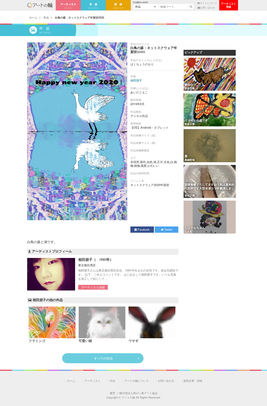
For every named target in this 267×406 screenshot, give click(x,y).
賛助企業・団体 (192, 381)
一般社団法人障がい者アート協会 (137, 393)
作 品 (93, 5)
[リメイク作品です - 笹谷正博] (210, 110)
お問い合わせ (207, 7)
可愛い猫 (85, 341)
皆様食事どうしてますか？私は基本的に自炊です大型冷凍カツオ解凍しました (209, 188)
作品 (46, 17)
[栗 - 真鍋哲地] (210, 146)
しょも (188, 231)
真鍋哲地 (190, 160)
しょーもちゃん (195, 228)
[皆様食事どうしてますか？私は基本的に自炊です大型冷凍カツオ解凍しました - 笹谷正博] (210, 182)
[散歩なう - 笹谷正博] (210, 74)
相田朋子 (136, 80)
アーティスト (68, 5)
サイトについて (208, 3)
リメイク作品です (196, 120)
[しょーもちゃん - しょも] (210, 217)
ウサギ (133, 341)
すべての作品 (103, 358)
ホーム (33, 17)
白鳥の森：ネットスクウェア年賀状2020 (79, 17)
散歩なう (190, 85)
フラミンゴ (37, 341)
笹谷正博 (190, 88)
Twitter (168, 229)
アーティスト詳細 (93, 287)
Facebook (143, 229)
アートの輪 (40, 5)
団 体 (118, 5)
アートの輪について (136, 381)
